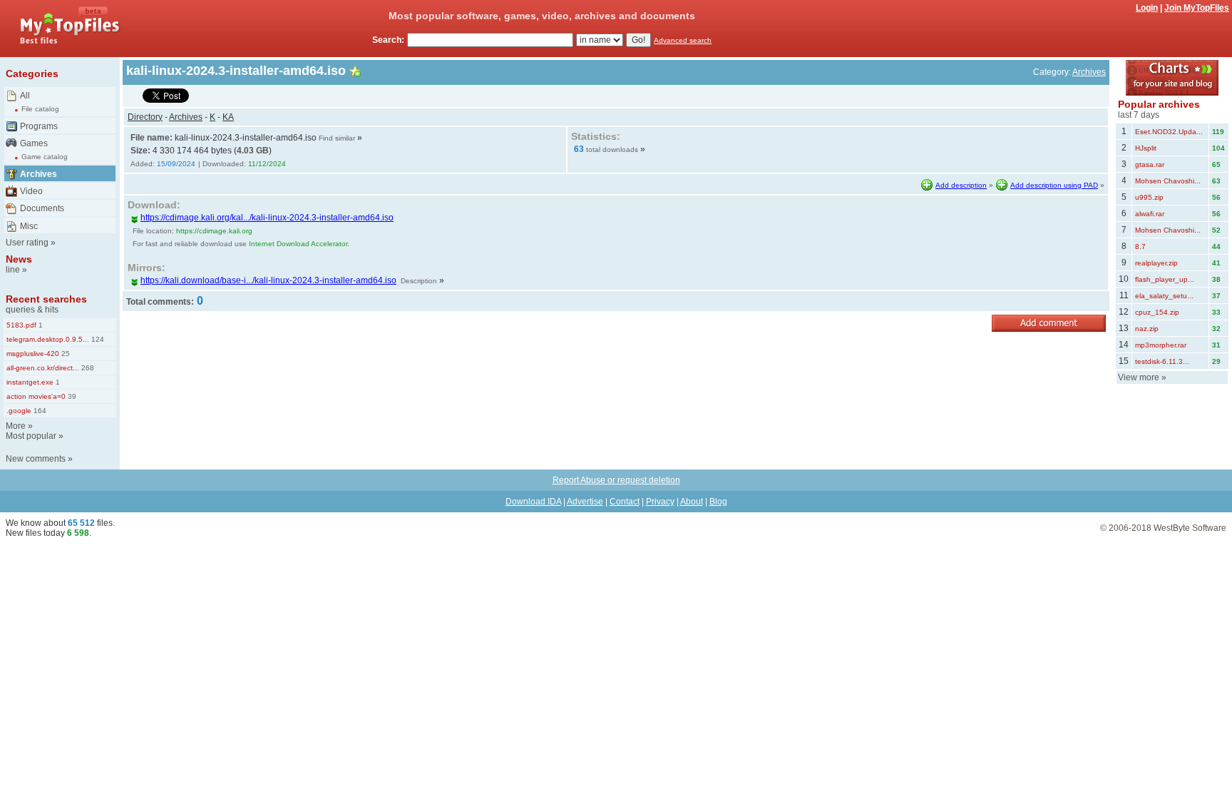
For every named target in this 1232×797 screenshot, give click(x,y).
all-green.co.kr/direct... (42, 368)
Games (34, 143)
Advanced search (683, 40)
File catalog (40, 109)
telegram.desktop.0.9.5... (47, 339)
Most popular (31, 436)
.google (18, 411)
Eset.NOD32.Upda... (1169, 132)
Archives (38, 174)
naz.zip (1147, 328)
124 (96, 339)
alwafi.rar (1149, 214)
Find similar (337, 138)
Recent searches (46, 299)
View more (1138, 377)
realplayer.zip (1156, 263)
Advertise (585, 502)
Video (31, 191)
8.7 (1140, 246)
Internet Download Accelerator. (299, 244)
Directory (145, 117)
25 (64, 353)
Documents (42, 208)
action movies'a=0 (36, 396)
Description (419, 281)
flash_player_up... (1164, 279)
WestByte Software (1190, 528)
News (19, 259)
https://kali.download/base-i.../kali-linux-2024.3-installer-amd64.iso (268, 280)
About (691, 502)
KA (228, 117)
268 (86, 368)
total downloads (612, 149)
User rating (27, 243)
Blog (718, 502)
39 (71, 396)
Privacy (660, 502)
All (25, 96)
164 (38, 411)
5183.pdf (21, 325)
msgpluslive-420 (32, 353)
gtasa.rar (1149, 164)
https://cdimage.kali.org (214, 231)
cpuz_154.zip (1157, 312)
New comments (36, 459)
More (16, 426)
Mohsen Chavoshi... (1168, 181)
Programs (39, 126)
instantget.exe (29, 382)
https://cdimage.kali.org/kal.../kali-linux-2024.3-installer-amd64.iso (267, 218)
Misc (29, 226)
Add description (961, 185)
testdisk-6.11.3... (1162, 361)
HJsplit (1145, 148)
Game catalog (44, 157)
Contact (625, 502)
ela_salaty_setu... (1164, 296)
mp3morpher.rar (1160, 345)
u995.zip (1149, 197)
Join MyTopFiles (1196, 8)
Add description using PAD (1054, 185)
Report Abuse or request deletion (616, 480)
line (13, 270)
